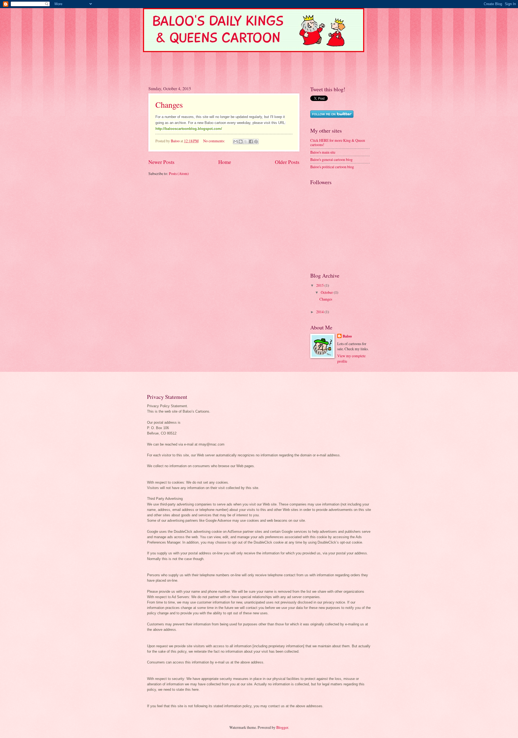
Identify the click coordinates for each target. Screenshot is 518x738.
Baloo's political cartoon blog (332, 166)
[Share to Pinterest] (256, 141)
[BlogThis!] (240, 141)
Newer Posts (161, 162)
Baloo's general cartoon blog (331, 159)
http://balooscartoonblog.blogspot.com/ (188, 129)
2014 (320, 311)
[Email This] (235, 141)
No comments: (214, 140)
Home (224, 162)
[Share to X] (245, 141)
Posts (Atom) (179, 173)
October (327, 292)
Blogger (282, 727)
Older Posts (287, 162)
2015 (320, 285)
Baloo (347, 336)
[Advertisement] (246, 64)
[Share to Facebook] (251, 141)
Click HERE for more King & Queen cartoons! (337, 142)
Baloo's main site (322, 152)
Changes (169, 104)
